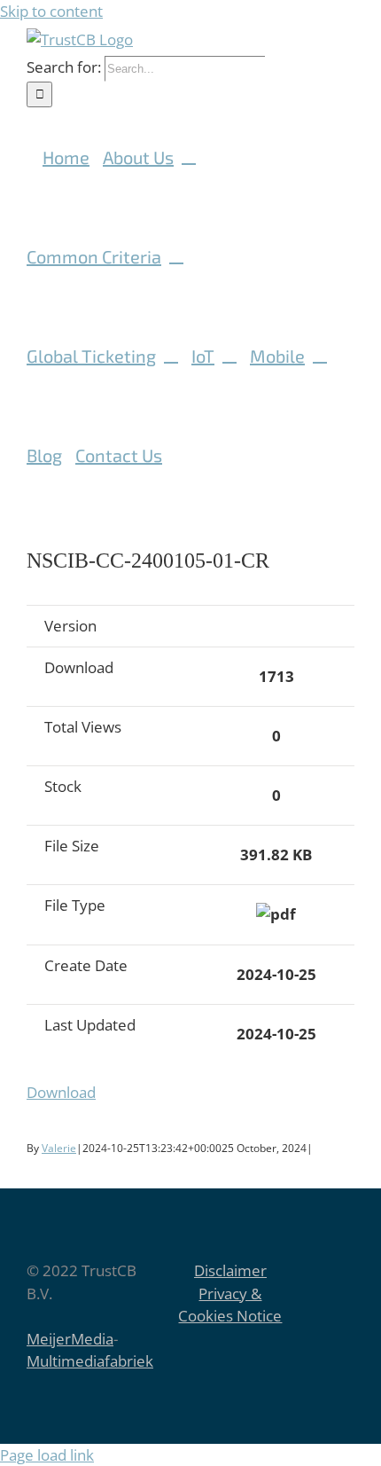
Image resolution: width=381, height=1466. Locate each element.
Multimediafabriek (90, 1361)
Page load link (47, 1455)
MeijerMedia (70, 1339)
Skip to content (51, 11)
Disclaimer (230, 1270)
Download (61, 1092)
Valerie (59, 1148)
